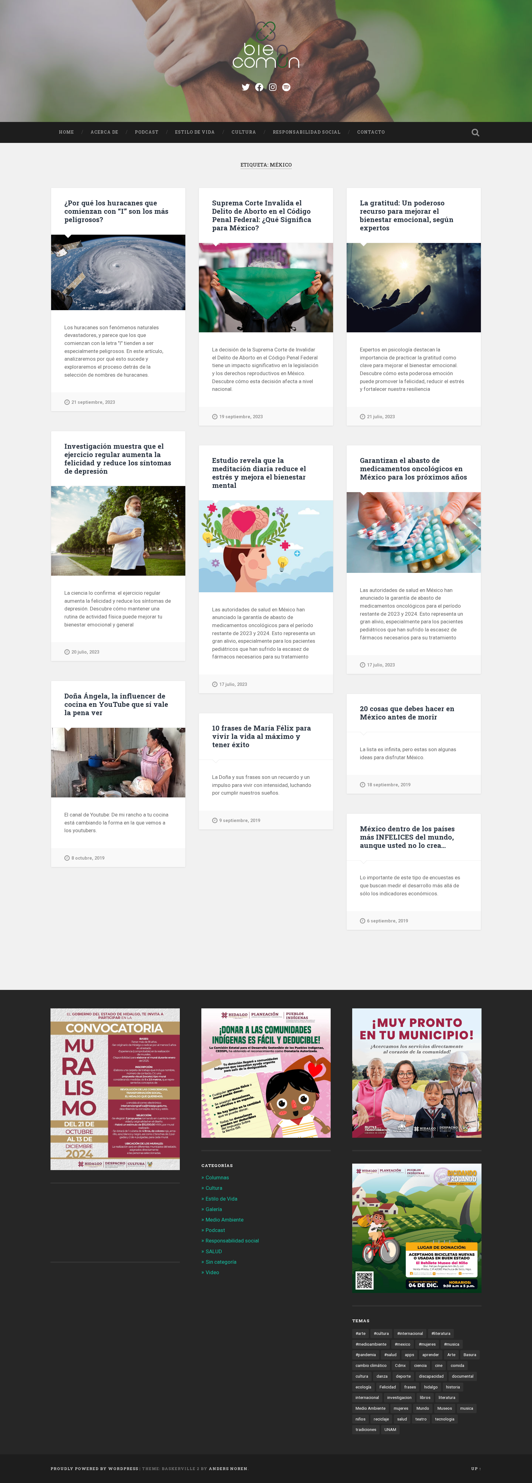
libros (425, 1397)
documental (463, 1376)
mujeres (401, 1408)
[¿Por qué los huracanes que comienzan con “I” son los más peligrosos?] (118, 272)
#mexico (402, 1344)
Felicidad (388, 1386)
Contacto (371, 132)
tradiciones (366, 1429)
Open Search (475, 132)
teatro (421, 1418)
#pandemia (366, 1354)
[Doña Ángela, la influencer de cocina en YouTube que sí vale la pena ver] (118, 763)
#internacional (410, 1333)
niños (360, 1418)
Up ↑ (476, 1468)
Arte (451, 1354)
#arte (360, 1333)
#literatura (440, 1333)
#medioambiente (371, 1344)
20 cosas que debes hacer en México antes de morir (407, 712)
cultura (362, 1376)
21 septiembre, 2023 (93, 402)
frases (410, 1386)
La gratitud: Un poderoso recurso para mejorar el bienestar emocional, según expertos (406, 215)
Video (212, 1272)
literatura (447, 1397)
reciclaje (381, 1418)
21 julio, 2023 (381, 416)
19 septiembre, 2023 (241, 416)
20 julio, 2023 (85, 652)
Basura (470, 1354)
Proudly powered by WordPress (94, 1468)
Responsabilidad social (307, 132)
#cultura (381, 1333)
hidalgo (431, 1386)
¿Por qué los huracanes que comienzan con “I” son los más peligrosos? (116, 211)
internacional (367, 1397)
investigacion (399, 1397)
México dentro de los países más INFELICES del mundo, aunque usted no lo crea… (407, 837)
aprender (430, 1354)
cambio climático (371, 1365)
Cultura (244, 132)
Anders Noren (228, 1468)
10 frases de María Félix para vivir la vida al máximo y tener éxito (261, 736)
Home (66, 132)
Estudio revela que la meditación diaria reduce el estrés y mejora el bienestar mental (259, 473)
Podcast (147, 132)
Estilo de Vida (195, 132)
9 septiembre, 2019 (239, 820)
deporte (403, 1376)
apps (409, 1354)
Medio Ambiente (225, 1220)
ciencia (420, 1365)
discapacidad (431, 1376)
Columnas (217, 1177)
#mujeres (427, 1344)
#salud (390, 1354)
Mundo (423, 1408)
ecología (363, 1386)
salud (402, 1418)
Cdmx (400, 1365)
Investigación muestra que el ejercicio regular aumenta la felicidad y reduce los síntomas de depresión (117, 458)
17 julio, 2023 (233, 684)
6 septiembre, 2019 (387, 921)
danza (382, 1376)
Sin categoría (221, 1262)
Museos (444, 1408)
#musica (451, 1344)
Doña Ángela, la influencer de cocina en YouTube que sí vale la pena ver (116, 704)
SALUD (214, 1251)
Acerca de (104, 132)
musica (466, 1408)
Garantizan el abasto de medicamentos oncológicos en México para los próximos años (413, 468)
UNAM (390, 1429)
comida (457, 1365)
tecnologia (444, 1418)
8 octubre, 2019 (87, 858)
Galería (214, 1209)
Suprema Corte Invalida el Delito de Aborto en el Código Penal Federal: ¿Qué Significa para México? (261, 215)
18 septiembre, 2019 (388, 785)
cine (438, 1365)
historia (453, 1386)
